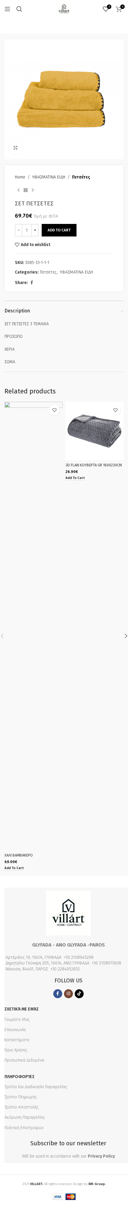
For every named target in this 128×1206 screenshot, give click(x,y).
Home (20, 177)
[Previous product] (18, 190)
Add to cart (59, 230)
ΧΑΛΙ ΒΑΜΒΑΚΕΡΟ (18, 855)
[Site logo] (64, 8)
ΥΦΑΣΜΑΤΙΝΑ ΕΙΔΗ (48, 177)
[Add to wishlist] (54, 410)
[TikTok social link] (79, 993)
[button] (14, 868)
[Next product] (32, 190)
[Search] (19, 9)
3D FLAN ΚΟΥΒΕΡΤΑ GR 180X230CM (93, 465)
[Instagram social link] (68, 993)
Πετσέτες (81, 177)
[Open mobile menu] (7, 9)
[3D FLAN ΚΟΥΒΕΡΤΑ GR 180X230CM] (94, 431)
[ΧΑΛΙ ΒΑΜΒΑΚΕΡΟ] (33, 626)
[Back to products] (25, 190)
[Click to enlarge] (15, 148)
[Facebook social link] (31, 283)
